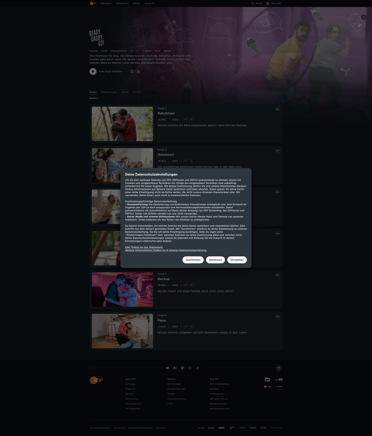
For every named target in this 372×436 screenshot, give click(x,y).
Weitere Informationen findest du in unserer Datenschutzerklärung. (166, 250)
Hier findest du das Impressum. (144, 247)
